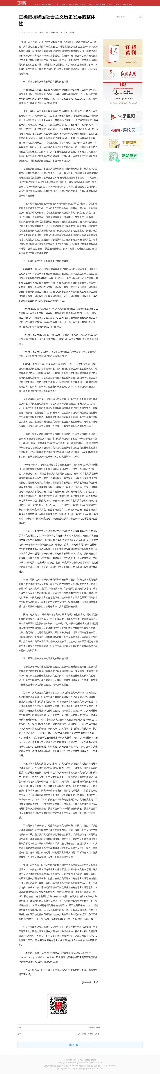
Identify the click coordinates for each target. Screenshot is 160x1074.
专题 (117, 4)
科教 (76, 4)
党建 (70, 4)
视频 (124, 4)
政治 (49, 4)
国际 (97, 4)
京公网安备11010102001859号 (90, 1069)
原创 (110, 4)
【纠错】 (91, 1034)
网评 (130, 4)
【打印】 (97, 1034)
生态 (83, 4)
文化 (56, 4)
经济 (43, 4)
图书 (103, 4)
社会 (63, 4)
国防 (90, 4)
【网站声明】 (82, 1034)
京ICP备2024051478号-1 (67, 1069)
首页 (36, 4)
